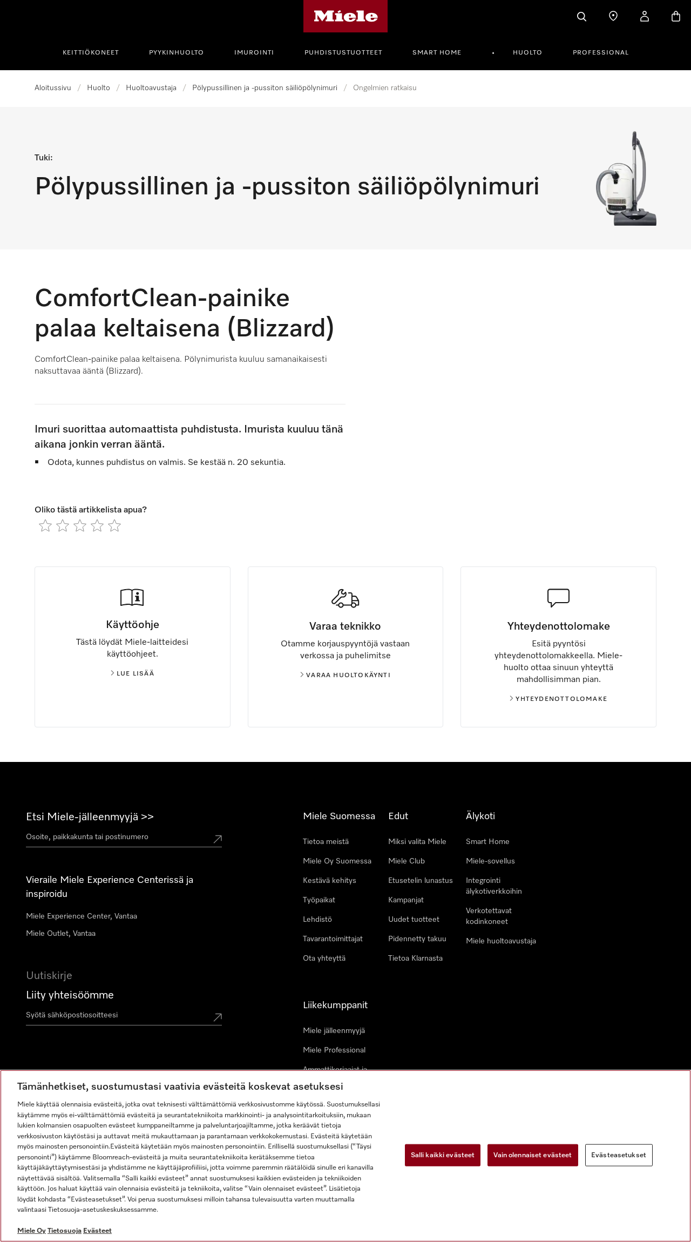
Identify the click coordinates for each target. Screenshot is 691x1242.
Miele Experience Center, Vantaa (81, 916)
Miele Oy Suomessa (337, 861)
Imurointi (254, 53)
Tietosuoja (65, 1230)
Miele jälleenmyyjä (334, 1031)
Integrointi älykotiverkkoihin (494, 886)
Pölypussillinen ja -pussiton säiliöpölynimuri (264, 88)
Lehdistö (317, 919)
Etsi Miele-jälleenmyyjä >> (90, 817)
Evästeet (97, 1230)
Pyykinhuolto (176, 53)
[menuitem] (97, 51)
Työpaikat (319, 900)
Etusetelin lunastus (420, 881)
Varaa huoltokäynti (348, 675)
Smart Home (437, 53)
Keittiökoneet (91, 53)
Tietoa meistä (326, 842)
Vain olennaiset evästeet (532, 1154)
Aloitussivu (53, 88)
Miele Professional (334, 1050)
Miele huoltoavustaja (501, 941)
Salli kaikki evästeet (443, 1154)
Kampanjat (406, 900)
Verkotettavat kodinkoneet (489, 916)
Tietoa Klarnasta (415, 958)
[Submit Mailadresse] (217, 1017)
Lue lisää (135, 674)
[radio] (45, 525)
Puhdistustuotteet (343, 53)
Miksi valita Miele (417, 842)
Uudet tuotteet (413, 919)
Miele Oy (31, 1230)
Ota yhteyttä (324, 958)
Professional (601, 53)
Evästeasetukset (618, 1154)
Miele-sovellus (490, 861)
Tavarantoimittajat (333, 939)
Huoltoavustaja (151, 88)
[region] (345, 1156)
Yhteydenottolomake (561, 699)
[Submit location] (217, 839)
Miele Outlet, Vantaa (61, 933)
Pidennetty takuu (417, 939)
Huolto (528, 53)
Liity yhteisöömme (70, 995)
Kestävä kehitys (329, 881)
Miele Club (406, 861)
